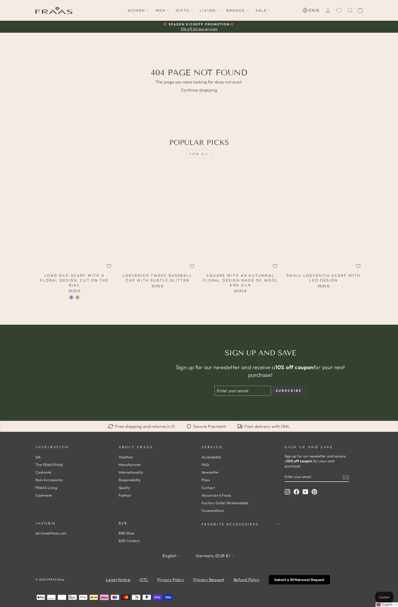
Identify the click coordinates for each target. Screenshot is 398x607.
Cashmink (43, 472)
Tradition (126, 457)
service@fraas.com (51, 533)
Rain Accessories (49, 480)
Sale (261, 10)
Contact (208, 488)
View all (199, 154)
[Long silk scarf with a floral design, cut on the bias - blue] (71, 297)
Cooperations (213, 510)
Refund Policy (247, 579)
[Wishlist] (339, 10)
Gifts (182, 10)
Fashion (125, 495)
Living (208, 10)
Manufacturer (130, 465)
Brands (235, 10)
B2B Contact (129, 541)
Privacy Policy (170, 579)
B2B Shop (127, 533)
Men (161, 10)
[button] (387, 604)
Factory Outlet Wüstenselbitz (225, 503)
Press (206, 480)
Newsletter (210, 472)
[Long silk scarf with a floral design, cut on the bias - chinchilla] (77, 297)
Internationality (131, 472)
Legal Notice (118, 579)
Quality (124, 488)
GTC (144, 579)
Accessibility (212, 457)
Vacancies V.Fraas (216, 495)
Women (136, 10)
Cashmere (43, 495)
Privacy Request (208, 579)
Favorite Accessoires (230, 524)
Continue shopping (199, 90)
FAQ (205, 465)
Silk (38, 457)
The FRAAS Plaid (49, 465)
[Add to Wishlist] (109, 266)
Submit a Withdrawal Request (299, 580)
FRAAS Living (46, 488)
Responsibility (130, 480)
